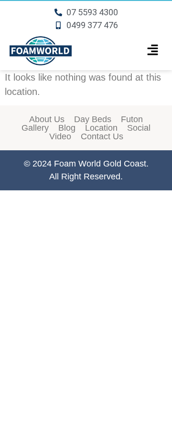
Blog (66, 128)
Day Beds (92, 119)
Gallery (35, 128)
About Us (46, 119)
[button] (152, 50)
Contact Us (102, 136)
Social (138, 128)
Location (101, 128)
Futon (132, 119)
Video (60, 136)
